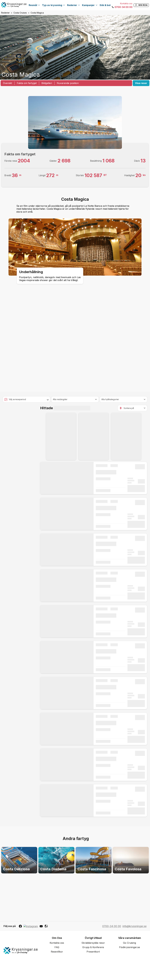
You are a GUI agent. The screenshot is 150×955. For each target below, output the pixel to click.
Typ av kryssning (52, 5)
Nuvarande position (68, 83)
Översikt (7, 83)
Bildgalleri (46, 83)
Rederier (72, 5)
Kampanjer (88, 5)
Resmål (33, 5)
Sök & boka (106, 5)
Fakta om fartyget (27, 83)
